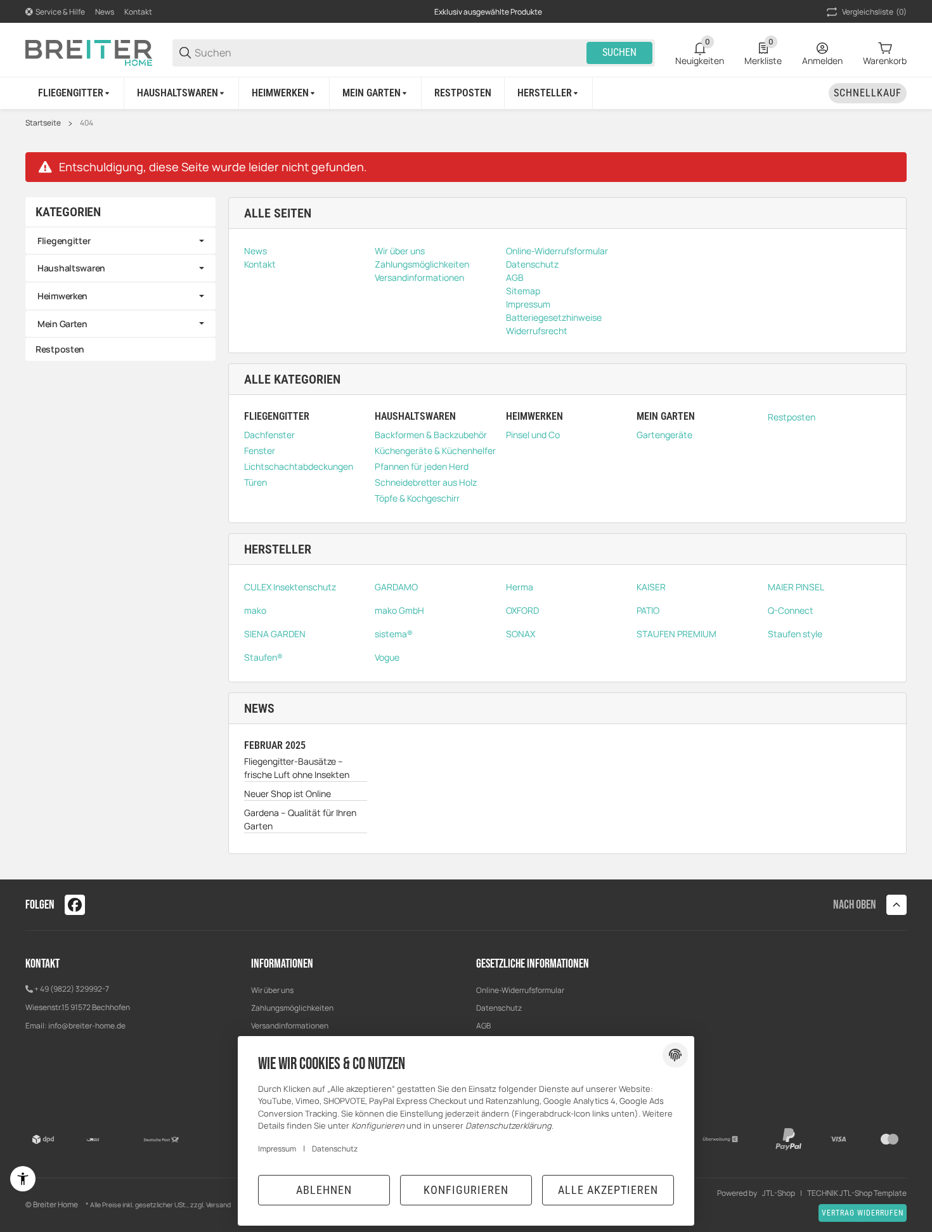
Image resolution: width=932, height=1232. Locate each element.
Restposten (791, 417)
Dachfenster (269, 435)
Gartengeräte (664, 435)
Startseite (43, 123)
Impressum (277, 1148)
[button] (549, 93)
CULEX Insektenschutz (290, 587)
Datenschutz (499, 1007)
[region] (466, 93)
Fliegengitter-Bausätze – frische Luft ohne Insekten (296, 768)
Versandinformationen (289, 1025)
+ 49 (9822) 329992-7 (71, 988)
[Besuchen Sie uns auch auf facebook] (75, 905)
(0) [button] (874, 11)
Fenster (259, 450)
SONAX (520, 634)
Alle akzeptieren (608, 1189)
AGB (483, 1025)
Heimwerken (62, 296)
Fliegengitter (63, 241)
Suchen (619, 52)
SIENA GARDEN (275, 634)
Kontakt (138, 11)
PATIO (648, 610)
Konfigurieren (466, 1189)
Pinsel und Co (533, 435)
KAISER (651, 587)
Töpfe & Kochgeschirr (417, 498)
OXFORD (522, 610)
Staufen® (263, 657)
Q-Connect (790, 610)
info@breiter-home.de (87, 1025)
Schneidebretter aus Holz (426, 482)
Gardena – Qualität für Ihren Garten (300, 819)
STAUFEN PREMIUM (676, 634)
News (104, 11)
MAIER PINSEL (796, 587)
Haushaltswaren (71, 268)
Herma (519, 587)
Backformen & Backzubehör (431, 435)
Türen (255, 482)
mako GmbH (399, 610)
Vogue (387, 657)
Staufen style (795, 634)
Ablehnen (324, 1189)
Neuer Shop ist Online (287, 794)
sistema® (394, 634)
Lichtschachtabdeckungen (298, 466)
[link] (120, 241)
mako (255, 610)
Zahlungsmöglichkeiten (292, 1007)
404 (86, 123)
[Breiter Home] (88, 52)
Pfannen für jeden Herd (422, 466)
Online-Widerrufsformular (520, 990)
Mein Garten (62, 324)
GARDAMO (396, 587)
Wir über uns (272, 990)
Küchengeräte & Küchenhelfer (435, 450)
